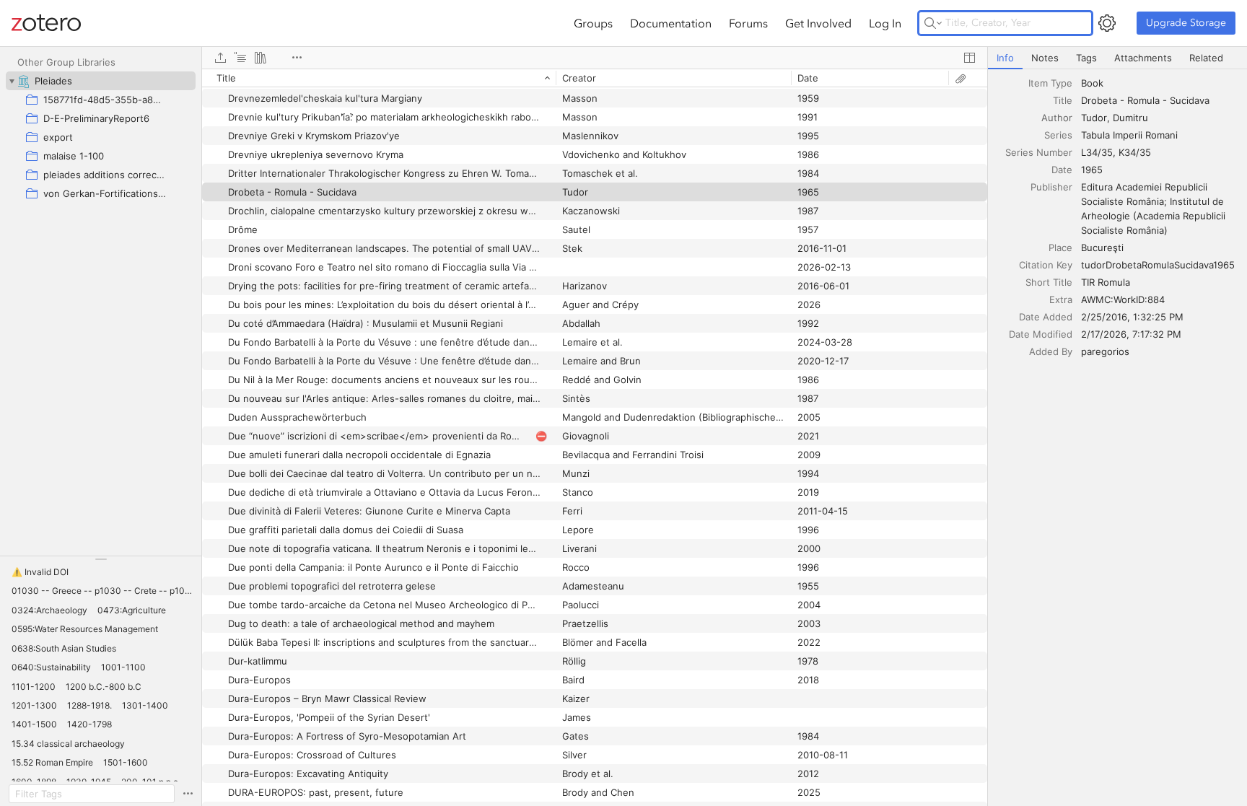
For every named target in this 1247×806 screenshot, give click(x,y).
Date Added (1045, 317)
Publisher (1051, 187)
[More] (296, 57)
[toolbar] (594, 58)
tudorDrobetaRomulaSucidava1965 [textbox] (1158, 265)
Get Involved (818, 23)
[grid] (594, 437)
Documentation (671, 23)
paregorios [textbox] (1105, 351)
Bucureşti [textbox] (1102, 247)
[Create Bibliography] (260, 57)
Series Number (1038, 152)
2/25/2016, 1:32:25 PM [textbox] (1132, 317)
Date (1061, 169)
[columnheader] (379, 78)
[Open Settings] (1107, 23)
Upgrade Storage (1186, 23)
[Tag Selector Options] (187, 793)
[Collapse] (11, 81)
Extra (1060, 299)
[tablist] (1117, 58)
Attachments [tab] (1143, 57)
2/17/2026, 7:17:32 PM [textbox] (1131, 334)
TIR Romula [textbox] (1105, 282)
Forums (748, 23)
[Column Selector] (969, 57)
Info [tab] (1005, 57)
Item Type (1050, 83)
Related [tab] (1206, 57)
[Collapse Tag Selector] (100, 559)
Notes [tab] (1045, 57)
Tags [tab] (1086, 57)
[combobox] (1159, 83)
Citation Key (1045, 265)
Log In (885, 23)
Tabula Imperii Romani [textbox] (1129, 135)
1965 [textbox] (1092, 169)
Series (1058, 135)
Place (1060, 247)
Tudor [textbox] (1094, 117)
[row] (594, 78)
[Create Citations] (240, 57)
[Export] (220, 57)
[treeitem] (101, 80)
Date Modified (1040, 334)
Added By (1050, 351)
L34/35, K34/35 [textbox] (1116, 152)
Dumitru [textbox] (1130, 117)
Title (1062, 100)
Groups (593, 23)
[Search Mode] (933, 23)
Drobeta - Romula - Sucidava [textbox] (1145, 100)
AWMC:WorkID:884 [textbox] (1123, 299)
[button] (40, 572)
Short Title (1048, 282)
